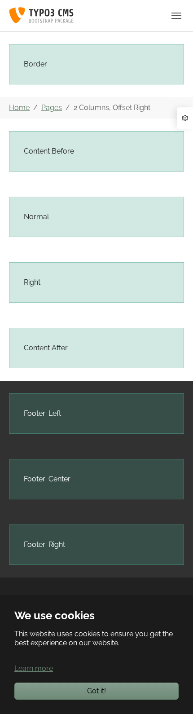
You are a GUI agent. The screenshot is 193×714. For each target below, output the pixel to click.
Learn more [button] (33, 668)
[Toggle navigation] (176, 15)
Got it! (96, 691)
